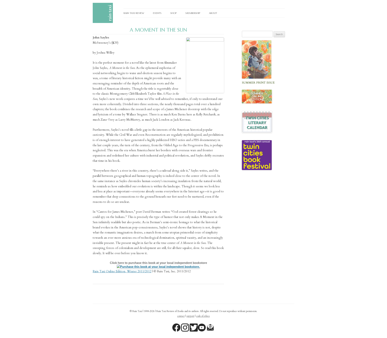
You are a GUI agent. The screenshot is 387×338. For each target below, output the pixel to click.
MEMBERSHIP (192, 13)
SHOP (173, 13)
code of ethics (203, 316)
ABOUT (213, 13)
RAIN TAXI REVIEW (134, 13)
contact (181, 316)
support (190, 316)
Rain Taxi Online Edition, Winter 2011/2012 (122, 271)
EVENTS (157, 13)
